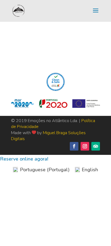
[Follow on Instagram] (85, 146)
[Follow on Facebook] (74, 146)
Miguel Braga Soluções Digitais (48, 136)
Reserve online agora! (24, 159)
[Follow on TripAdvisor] (95, 146)
